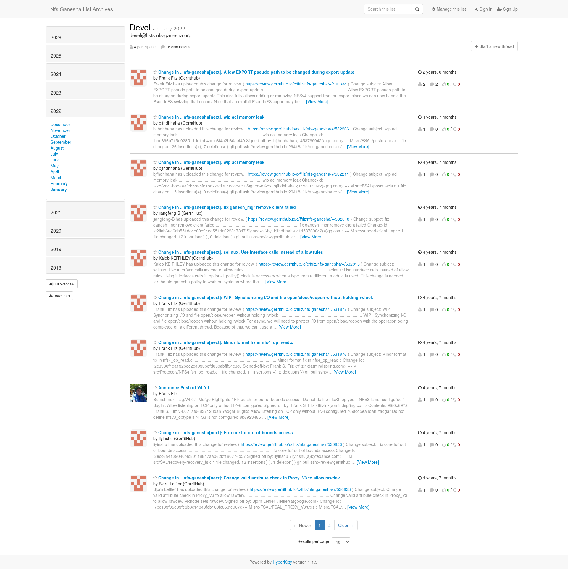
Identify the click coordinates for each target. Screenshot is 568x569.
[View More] (317, 101)
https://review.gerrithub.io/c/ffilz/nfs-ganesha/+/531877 (296, 309)
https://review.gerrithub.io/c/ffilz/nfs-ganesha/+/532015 (309, 264)
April (55, 171)
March (56, 177)
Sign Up (510, 9)
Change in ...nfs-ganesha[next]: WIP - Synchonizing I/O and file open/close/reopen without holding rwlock (265, 297)
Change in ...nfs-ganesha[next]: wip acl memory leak (210, 117)
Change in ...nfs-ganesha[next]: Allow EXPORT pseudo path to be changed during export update (255, 72)
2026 (56, 37)
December (60, 124)
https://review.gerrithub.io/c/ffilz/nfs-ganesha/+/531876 (296, 354)
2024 (56, 73)
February (59, 183)
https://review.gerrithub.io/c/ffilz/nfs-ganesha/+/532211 (298, 174)
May (55, 166)
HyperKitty (282, 562)
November (60, 130)
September (61, 142)
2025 (56, 55)
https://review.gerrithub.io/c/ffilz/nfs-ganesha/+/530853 (291, 444)
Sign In (485, 9)
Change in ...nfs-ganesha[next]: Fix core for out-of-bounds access (225, 432)
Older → (346, 525)
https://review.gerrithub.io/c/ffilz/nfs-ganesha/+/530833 (300, 489)
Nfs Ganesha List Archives (81, 9)
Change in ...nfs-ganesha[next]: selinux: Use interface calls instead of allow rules (240, 252)
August (57, 148)
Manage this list (450, 9)
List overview (63, 283)
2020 (56, 230)
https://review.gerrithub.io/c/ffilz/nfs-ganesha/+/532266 (298, 129)
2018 (56, 267)
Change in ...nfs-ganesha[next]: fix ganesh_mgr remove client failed (226, 207)
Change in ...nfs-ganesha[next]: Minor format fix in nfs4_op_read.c (225, 342)
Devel (141, 27)
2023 (56, 92)
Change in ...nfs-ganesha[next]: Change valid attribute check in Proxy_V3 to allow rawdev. (249, 478)
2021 (56, 212)
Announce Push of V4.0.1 (183, 387)
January (59, 189)
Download (61, 295)
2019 (56, 249)
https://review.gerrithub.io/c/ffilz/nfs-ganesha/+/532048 (298, 219)
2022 (56, 110)
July (54, 154)
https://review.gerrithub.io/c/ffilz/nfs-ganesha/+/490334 (296, 84)
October (58, 136)
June (55, 160)
